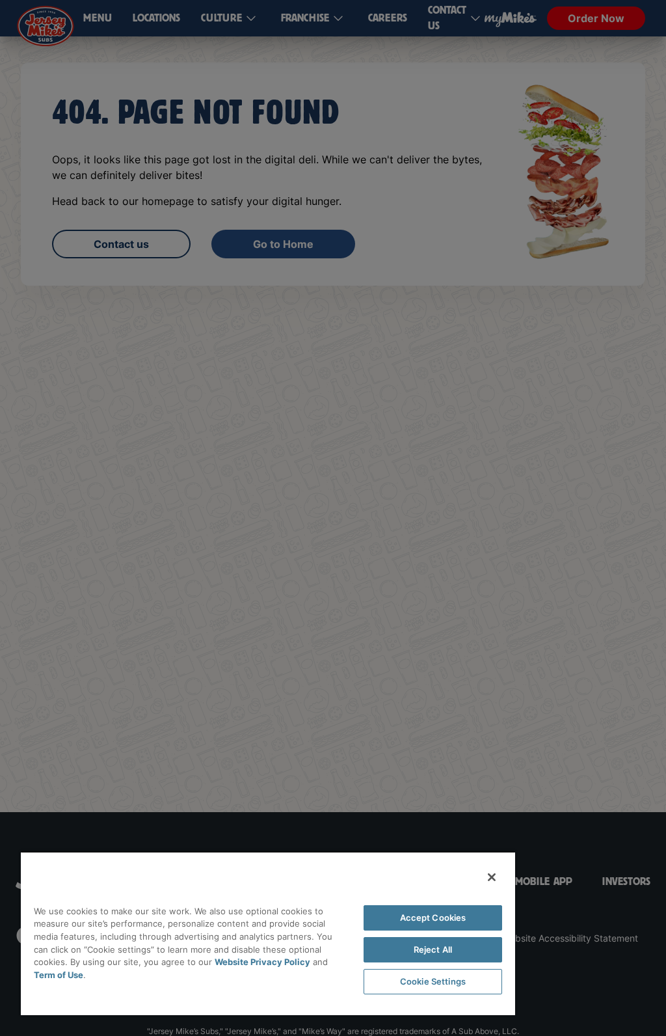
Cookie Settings (433, 981)
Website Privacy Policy (262, 962)
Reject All (433, 949)
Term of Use (58, 975)
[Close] (491, 877)
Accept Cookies (433, 917)
